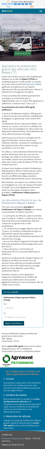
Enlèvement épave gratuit (13, 438)
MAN (7, 11)
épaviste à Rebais (34, 84)
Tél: (5, 313)
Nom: (5, 304)
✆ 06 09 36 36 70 (22, 53)
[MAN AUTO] (18, 4)
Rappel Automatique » (14, 323)
